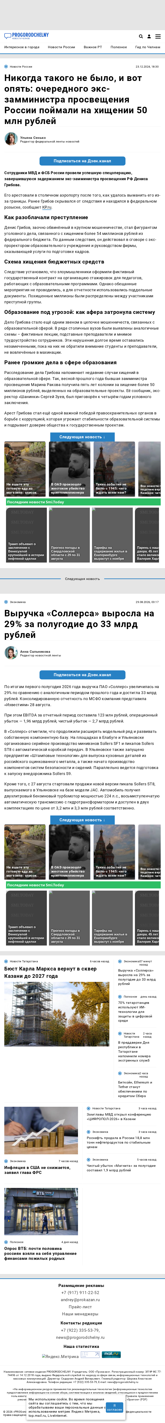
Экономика (18, 602)
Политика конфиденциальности (129, 1411)
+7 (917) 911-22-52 (80, 1292)
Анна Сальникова (35, 651)
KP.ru (47, 207)
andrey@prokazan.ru (80, 1299)
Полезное (130, 996)
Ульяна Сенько (33, 138)
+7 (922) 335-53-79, (80, 1330)
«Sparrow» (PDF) (137, 1399)
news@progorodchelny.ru (80, 1337)
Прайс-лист (80, 1306)
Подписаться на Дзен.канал (82, 161)
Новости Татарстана (24, 961)
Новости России (21, 66)
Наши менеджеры (80, 1313)
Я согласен (114, 1407)
